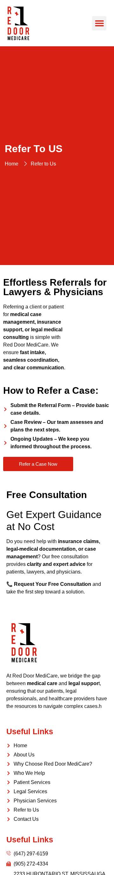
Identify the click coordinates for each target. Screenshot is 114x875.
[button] (99, 23)
